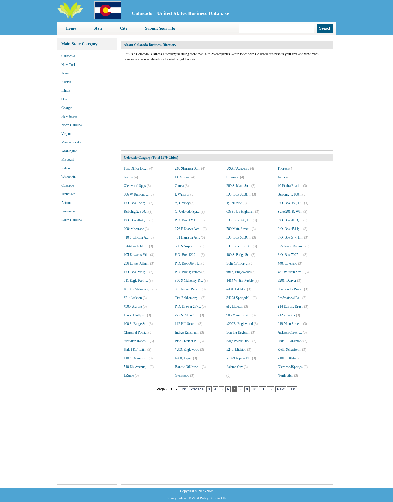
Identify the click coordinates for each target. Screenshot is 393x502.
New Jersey (69, 116)
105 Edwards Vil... (136, 255)
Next (280, 389)
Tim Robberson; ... (188, 298)
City (123, 28)
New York (68, 65)
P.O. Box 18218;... (239, 246)
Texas (65, 73)
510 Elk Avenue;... (136, 367)
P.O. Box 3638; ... (238, 194)
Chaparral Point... (136, 332)
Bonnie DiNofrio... (188, 367)
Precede (197, 389)
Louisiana (68, 211)
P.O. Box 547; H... (290, 237)
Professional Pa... (290, 298)
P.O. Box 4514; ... (290, 229)
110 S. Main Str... (136, 358)
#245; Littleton (236, 350)
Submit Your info (160, 28)
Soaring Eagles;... (238, 332)
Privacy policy (176, 498)
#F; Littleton (234, 306)
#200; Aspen (183, 358)
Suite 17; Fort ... (237, 263)
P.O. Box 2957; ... (136, 272)
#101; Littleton (287, 358)
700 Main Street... (238, 229)
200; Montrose (134, 229)
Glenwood (182, 375)
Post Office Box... (136, 168)
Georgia (66, 108)
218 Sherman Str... (187, 168)
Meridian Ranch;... (136, 341)
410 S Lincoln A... (136, 237)
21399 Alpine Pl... (238, 358)
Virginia (66, 134)
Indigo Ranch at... (187, 332)
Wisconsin (68, 177)
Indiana (66, 168)
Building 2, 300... (136, 212)
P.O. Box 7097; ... (290, 255)
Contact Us (219, 498)
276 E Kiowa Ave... (188, 229)
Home (71, 28)
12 (271, 389)
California (68, 56)
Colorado (67, 185)
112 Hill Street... (186, 324)
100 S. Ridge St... (238, 255)
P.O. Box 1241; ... (187, 220)
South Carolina (71, 220)
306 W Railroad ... (136, 194)
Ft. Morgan (182, 177)
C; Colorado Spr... (187, 212)
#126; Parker (286, 315)
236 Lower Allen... (136, 263)
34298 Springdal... (239, 298)
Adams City (234, 367)
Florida (66, 82)
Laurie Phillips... (135, 315)
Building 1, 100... (290, 194)
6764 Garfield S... (136, 246)
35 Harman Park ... (188, 289)
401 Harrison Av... (187, 237)
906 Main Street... (238, 315)
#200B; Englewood (239, 324)
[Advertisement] (87, 313)
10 (254, 389)
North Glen (285, 375)
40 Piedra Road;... (290, 186)
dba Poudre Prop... (290, 289)
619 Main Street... (290, 324)
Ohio (64, 99)
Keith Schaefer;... (289, 350)
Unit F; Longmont (290, 341)
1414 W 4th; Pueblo (240, 281)
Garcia (179, 186)
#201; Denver (287, 281)
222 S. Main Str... (187, 315)
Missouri (67, 160)
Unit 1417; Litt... (135, 350)
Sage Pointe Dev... (238, 341)
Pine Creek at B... (187, 341)
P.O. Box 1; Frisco (188, 272)
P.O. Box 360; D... (290, 203)
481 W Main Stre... (291, 272)
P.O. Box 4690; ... (136, 220)
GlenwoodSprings (290, 367)
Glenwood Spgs (135, 186)
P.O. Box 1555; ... (136, 203)
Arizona (66, 203)
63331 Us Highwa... (240, 212)
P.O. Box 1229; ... (187, 255)
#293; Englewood (187, 350)
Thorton (283, 168)
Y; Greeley (182, 203)
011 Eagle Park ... (136, 281)
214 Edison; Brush (290, 306)
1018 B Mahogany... (138, 289)
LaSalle (129, 375)
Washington (69, 151)
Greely (128, 177)
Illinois (66, 91)
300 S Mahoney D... (189, 281)
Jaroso (282, 177)
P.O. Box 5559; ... (238, 237)
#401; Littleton (236, 289)
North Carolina (71, 125)
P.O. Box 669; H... (188, 263)
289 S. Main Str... (238, 186)
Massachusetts (71, 142)
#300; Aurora (133, 306)
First (183, 389)
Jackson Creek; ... (290, 332)
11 (262, 389)
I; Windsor (182, 194)
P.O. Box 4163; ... (290, 220)
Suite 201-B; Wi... (290, 212)
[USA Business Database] (70, 18)
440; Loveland (287, 263)
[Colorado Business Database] (107, 18)
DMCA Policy (199, 498)
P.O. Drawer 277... (188, 306)
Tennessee (68, 194)
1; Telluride (234, 203)
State (98, 28)
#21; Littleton (133, 298)
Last (292, 389)
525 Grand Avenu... (291, 246)
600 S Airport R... (187, 246)
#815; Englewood (238, 272)
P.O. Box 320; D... (239, 220)
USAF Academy (237, 168)
